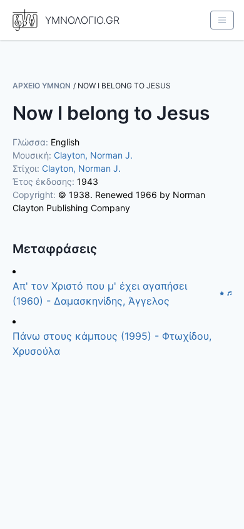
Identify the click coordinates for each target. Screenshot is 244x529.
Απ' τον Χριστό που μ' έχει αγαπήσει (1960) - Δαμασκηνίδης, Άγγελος (100, 293)
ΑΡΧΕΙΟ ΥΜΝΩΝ (42, 85)
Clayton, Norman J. (93, 155)
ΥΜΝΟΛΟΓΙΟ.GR (82, 20)
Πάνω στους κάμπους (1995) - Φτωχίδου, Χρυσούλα (112, 343)
